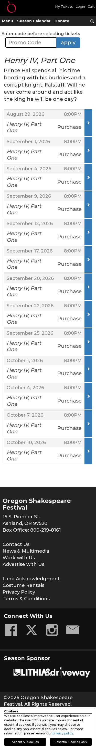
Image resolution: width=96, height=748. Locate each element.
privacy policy (62, 733)
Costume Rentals (23, 585)
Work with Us (19, 558)
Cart (91, 6)
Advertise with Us (23, 564)
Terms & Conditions (26, 599)
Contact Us (16, 544)
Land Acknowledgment (31, 579)
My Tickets (64, 6)
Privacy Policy (19, 592)
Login (80, 6)
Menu (7, 21)
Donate (62, 21)
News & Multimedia (26, 551)
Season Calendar (33, 21)
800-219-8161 (45, 530)
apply (68, 42)
